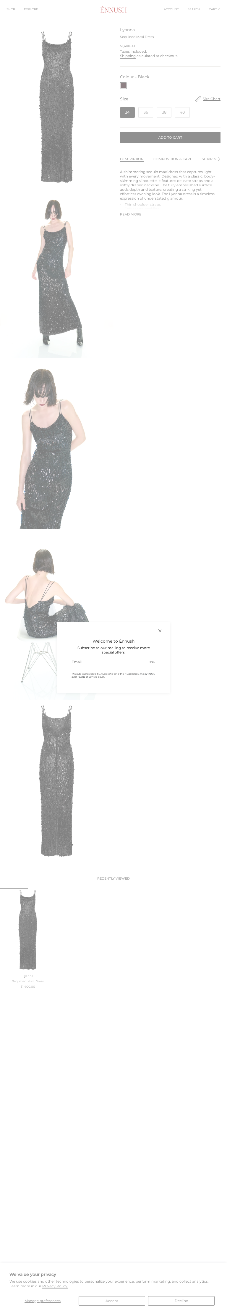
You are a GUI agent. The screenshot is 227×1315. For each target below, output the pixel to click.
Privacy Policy (146, 673)
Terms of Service (87, 676)
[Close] (159, 630)
